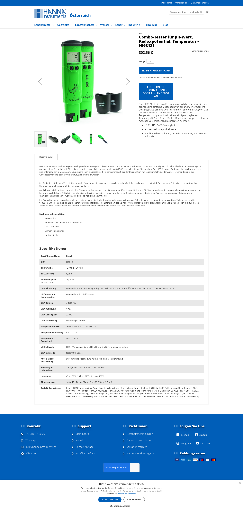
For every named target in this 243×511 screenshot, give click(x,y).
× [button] (240, 483)
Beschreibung (45, 157)
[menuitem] (43, 25)
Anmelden (179, 2)
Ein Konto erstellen (200, 2)
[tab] (46, 157)
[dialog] (121, 495)
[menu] (122, 25)
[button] (40, 81)
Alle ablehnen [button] (134, 499)
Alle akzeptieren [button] (110, 499)
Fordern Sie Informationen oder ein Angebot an (156, 91)
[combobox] (186, 12)
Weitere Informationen (127, 493)
